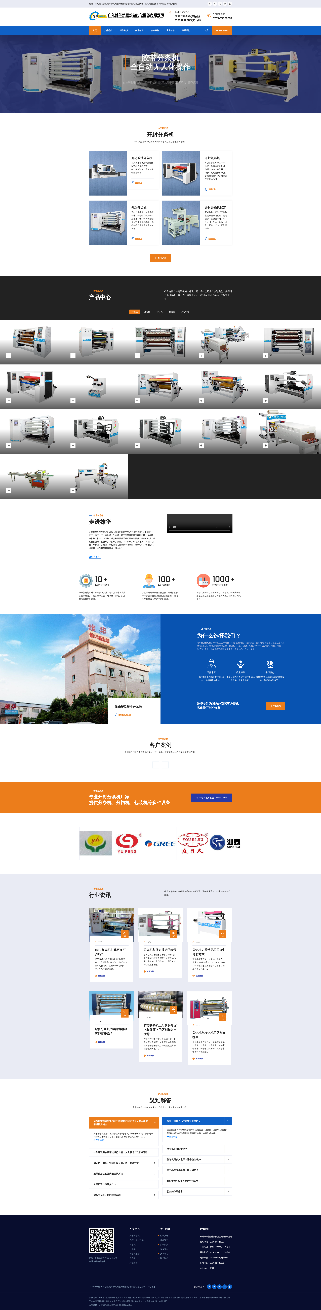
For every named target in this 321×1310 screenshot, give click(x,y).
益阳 (187, 1297)
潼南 (140, 1301)
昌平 (148, 1301)
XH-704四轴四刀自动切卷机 (153, 453)
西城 (105, 1297)
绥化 (228, 1297)
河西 (183, 1297)
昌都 (109, 1297)
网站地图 (151, 1286)
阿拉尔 (157, 1297)
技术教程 (139, 30)
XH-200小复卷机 (81, 408)
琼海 (111, 1301)
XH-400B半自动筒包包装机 (281, 453)
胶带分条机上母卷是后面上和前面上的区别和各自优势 (160, 1030)
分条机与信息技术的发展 (160, 950)
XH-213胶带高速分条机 (21, 363)
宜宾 (107, 1301)
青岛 (121, 1297)
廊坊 (132, 1301)
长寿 (113, 1297)
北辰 (115, 1301)
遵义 (157, 1301)
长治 (144, 1301)
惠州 (95, 1301)
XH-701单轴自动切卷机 (278, 408)
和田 (224, 1297)
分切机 (133, 1249)
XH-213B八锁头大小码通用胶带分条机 (288, 363)
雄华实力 (164, 1240)
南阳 (203, 1297)
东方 (101, 1297)
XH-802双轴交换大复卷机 (23, 408)
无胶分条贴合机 (137, 1240)
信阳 (165, 1301)
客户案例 (155, 30)
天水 (191, 1297)
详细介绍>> (95, 556)
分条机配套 (135, 1253)
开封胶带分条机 (141, 158)
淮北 (170, 1297)
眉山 (174, 1297)
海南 (212, 1297)
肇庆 (136, 1301)
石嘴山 (134, 1297)
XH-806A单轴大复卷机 (150, 408)
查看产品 (138, 183)
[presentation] (10, 66)
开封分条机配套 (215, 207)
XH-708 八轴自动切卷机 (215, 453)
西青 (125, 1297)
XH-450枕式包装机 (19, 498)
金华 (195, 1297)
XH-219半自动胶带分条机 (87, 363)
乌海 (199, 1297)
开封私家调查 (104, 1305)
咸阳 (128, 1301)
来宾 (117, 1297)
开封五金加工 (126, 1305)
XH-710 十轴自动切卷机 (22, 453)
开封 (99, 1301)
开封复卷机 (212, 158)
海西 (144, 1297)
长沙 (208, 1297)
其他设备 (134, 1262)
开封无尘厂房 (115, 1305)
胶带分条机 (135, 1235)
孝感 (220, 1297)
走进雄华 (171, 30)
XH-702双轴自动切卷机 (86, 453)
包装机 (133, 1258)
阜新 (140, 1297)
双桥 (162, 1297)
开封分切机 (138, 207)
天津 (120, 1301)
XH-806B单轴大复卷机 (214, 408)
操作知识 (124, 30)
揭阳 (152, 1297)
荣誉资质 (164, 1244)
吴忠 (130, 1297)
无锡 (91, 1301)
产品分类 (108, 30)
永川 (148, 1297)
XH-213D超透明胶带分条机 (153, 363)
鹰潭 (216, 1297)
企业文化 (164, 1235)
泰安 (153, 1301)
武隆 (124, 1301)
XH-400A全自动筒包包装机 (89, 498)
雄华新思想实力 (124, 715)
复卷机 (133, 1244)
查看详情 (101, 976)
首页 (95, 30)
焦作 (166, 1297)
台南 (179, 1297)
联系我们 (186, 30)
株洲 (103, 1301)
